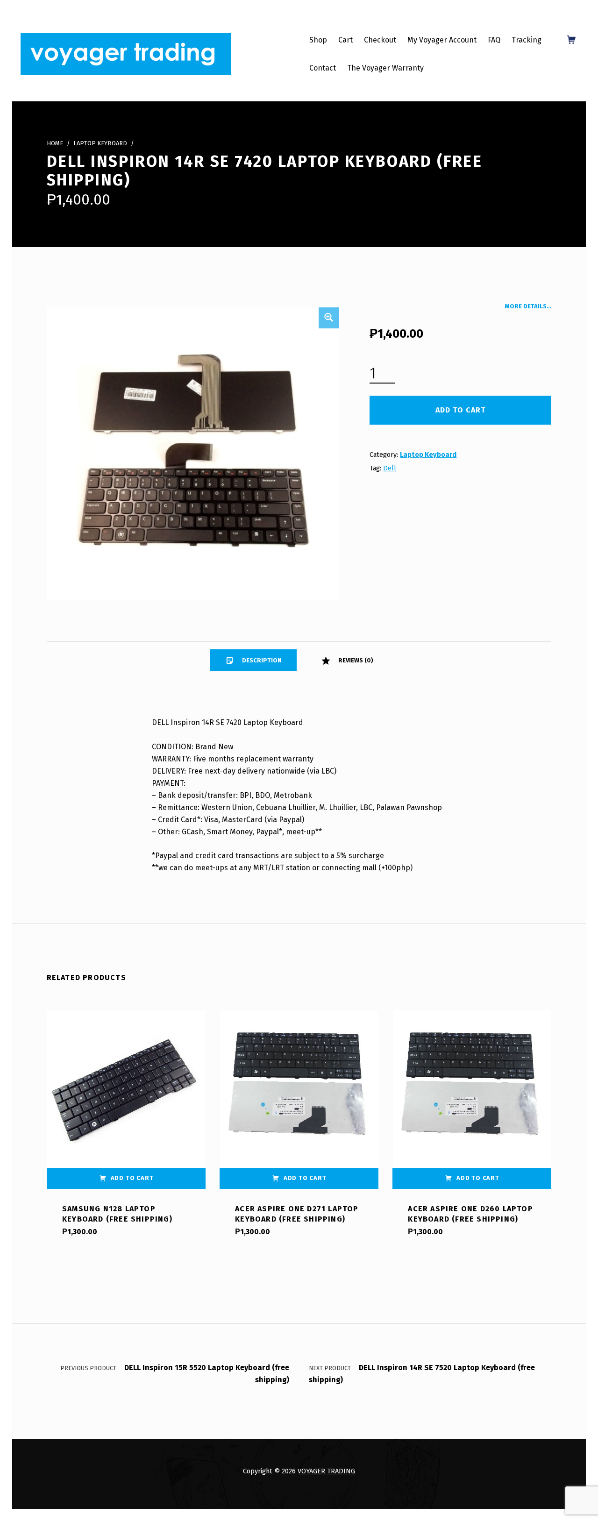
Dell (389, 468)
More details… (528, 306)
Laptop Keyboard (100, 143)
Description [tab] (261, 660)
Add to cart (460, 409)
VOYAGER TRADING (326, 1471)
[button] (329, 317)
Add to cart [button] (132, 1177)
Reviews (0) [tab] (355, 660)
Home (55, 143)
